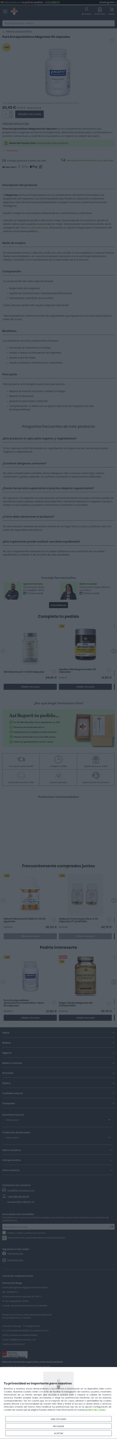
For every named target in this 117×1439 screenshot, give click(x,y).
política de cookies (96, 1410)
